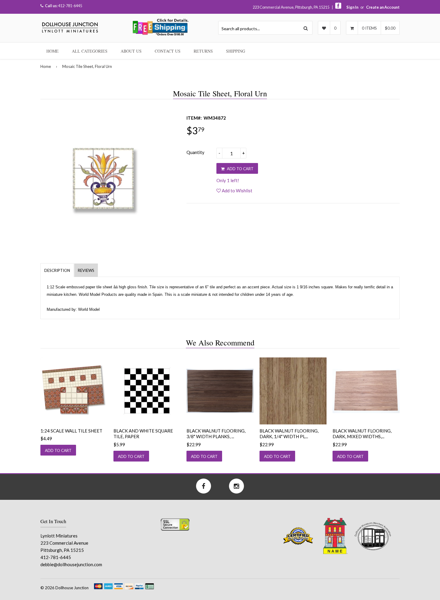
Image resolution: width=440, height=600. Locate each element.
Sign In (352, 7)
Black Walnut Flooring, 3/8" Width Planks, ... (215, 433)
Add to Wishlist (236, 190)
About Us (131, 51)
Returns (203, 51)
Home (52, 51)
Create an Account (383, 7)
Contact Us (167, 51)
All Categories (89, 51)
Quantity (195, 152)
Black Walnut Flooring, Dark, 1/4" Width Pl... (289, 433)
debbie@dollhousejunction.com (71, 564)
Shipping (235, 51)
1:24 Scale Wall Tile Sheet (71, 430)
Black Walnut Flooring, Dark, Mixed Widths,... (362, 433)
